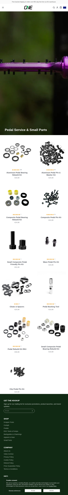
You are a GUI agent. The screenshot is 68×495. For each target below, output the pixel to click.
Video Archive (8, 454)
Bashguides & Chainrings (13, 434)
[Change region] (64, 7)
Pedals (6, 428)
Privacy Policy (9, 457)
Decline (51, 490)
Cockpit (6, 425)
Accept (33, 490)
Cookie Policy (52, 486)
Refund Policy (9, 463)
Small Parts (8, 440)
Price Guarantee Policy (12, 466)
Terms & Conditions (11, 469)
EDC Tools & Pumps (11, 431)
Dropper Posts (9, 422)
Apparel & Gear (9, 437)
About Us (7, 451)
